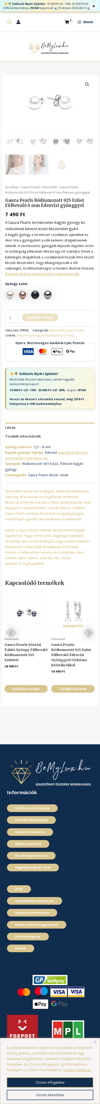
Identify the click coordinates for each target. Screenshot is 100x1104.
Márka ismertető (28, 844)
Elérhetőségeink (28, 936)
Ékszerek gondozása (31, 855)
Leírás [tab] (10, 427)
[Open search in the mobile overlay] (9, 22)
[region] (50, 1071)
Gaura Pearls (30, 187)
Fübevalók (50, 187)
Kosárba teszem (40, 317)
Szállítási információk (32, 808)
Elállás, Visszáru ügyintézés (36, 925)
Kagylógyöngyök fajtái (33, 867)
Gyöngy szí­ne (16, 284)
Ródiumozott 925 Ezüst (57, 335)
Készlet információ (30, 832)
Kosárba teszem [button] (26, 689)
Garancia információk (32, 912)
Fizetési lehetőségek (31, 820)
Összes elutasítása (50, 1095)
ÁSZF (19, 889)
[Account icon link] (18, 22)
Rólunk (20, 948)
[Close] (95, 1042)
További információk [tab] (23, 436)
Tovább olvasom (73, 689)
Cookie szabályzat (77, 1070)
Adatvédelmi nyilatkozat (34, 901)
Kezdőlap (12, 187)
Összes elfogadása (50, 1082)
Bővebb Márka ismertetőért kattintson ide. (42, 273)
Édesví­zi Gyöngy (28, 335)
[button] (87, 84)
